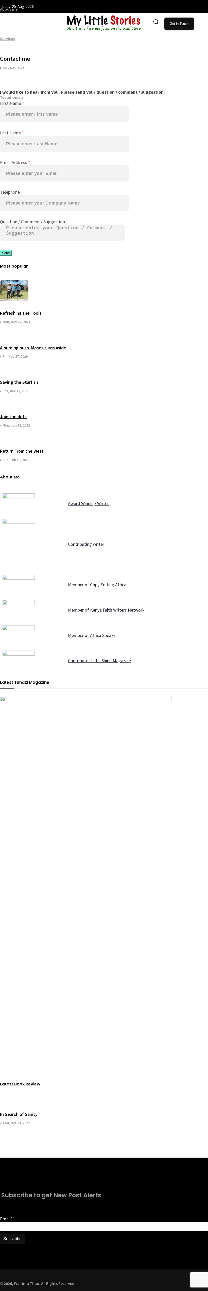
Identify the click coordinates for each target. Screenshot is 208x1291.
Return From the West (22, 451)
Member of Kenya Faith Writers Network (106, 610)
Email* (6, 1219)
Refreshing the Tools (21, 313)
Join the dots (13, 416)
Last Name (12, 133)
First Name (12, 103)
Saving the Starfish (19, 382)
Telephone (10, 192)
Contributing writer (86, 544)
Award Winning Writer (88, 503)
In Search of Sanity (19, 1114)
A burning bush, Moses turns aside (33, 348)
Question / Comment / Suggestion (32, 222)
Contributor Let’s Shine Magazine (99, 660)
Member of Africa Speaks (92, 635)
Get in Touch (179, 24)
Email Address (15, 162)
